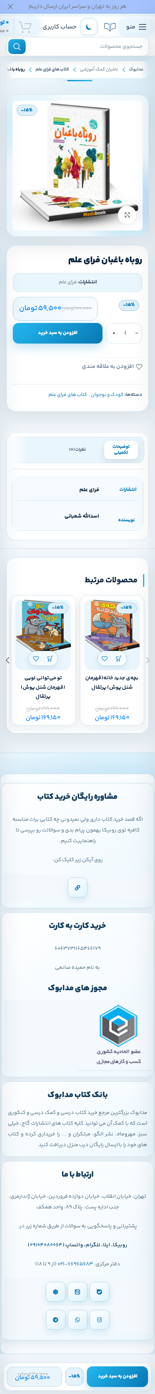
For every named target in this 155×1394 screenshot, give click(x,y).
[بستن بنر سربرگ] (10, 6)
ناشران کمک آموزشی (99, 69)
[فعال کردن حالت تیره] (89, 27)
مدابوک (136, 69)
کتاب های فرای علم (52, 69)
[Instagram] (100, 1320)
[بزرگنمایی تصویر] (127, 215)
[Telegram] (56, 1320)
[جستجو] (17, 46)
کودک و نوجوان (107, 395)
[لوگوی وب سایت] (110, 26)
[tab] (121, 450)
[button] (119, 658)
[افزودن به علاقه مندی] (105, 658)
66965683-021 (75, 1264)
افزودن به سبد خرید (57, 333)
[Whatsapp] (78, 1320)
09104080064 (46, 1245)
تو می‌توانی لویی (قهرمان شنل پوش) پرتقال (43, 687)
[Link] (78, 887)
